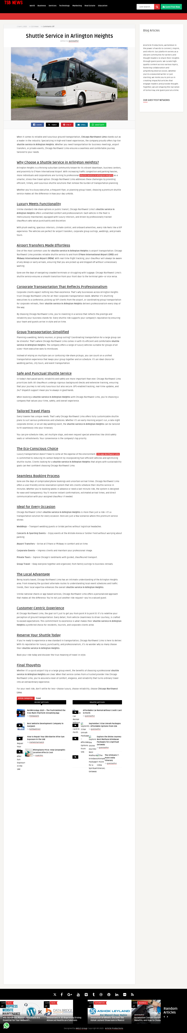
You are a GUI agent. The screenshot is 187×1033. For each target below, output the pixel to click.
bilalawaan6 (34, 716)
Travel (38, 698)
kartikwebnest (34, 729)
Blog (10, 1003)
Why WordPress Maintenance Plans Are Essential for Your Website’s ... (21, 1019)
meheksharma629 (36, 742)
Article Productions (114, 1028)
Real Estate (90, 6)
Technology (64, 6)
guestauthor (74, 41)
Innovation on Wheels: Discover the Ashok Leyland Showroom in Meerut (107, 1019)
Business (42, 6)
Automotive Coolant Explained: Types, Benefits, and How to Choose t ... (152, 1019)
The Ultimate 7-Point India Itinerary (112, 758)
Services (52, 6)
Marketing (77, 6)
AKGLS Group (81, 1028)
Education (102, 6)
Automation (100, 1003)
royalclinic (39, 755)
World (32, 6)
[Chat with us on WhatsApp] (6, 1026)
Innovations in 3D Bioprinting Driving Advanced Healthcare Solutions (64, 1019)
